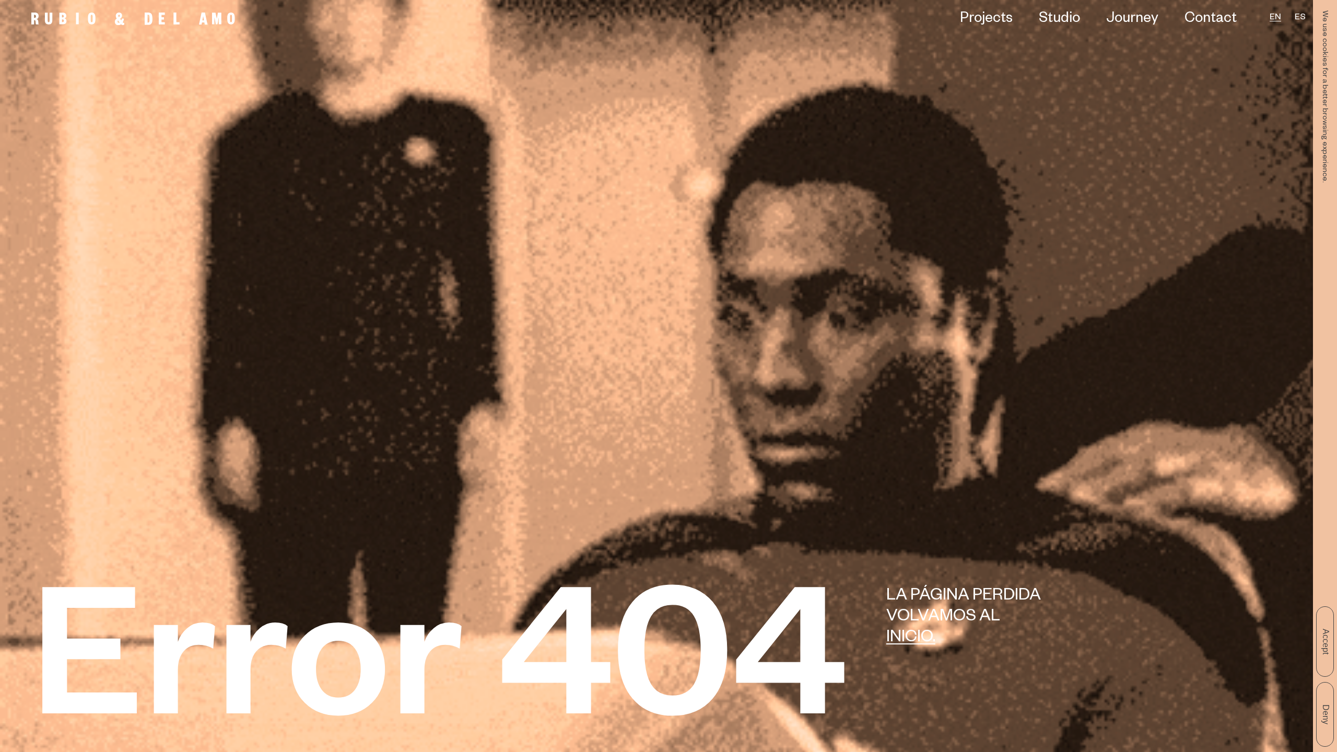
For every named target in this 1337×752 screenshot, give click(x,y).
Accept (1325, 641)
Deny (1325, 714)
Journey (1132, 20)
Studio (1059, 20)
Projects (986, 20)
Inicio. (910, 639)
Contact (1210, 20)
